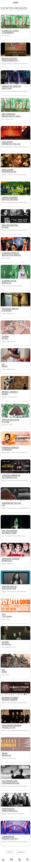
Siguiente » (21, 852)
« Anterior (9, 852)
